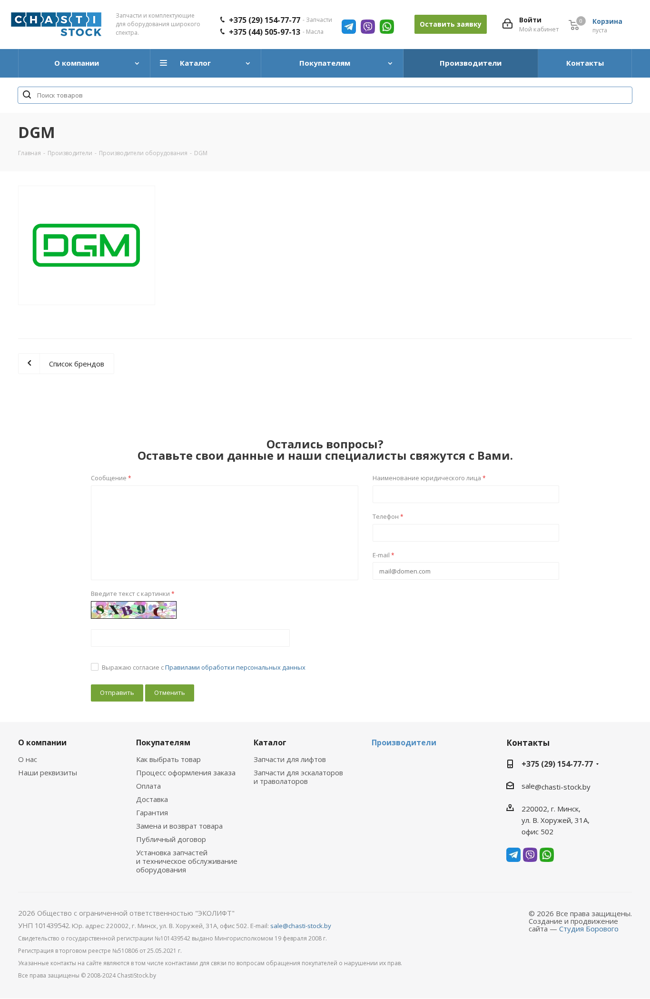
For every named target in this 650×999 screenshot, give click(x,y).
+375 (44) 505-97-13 (264, 32)
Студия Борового (589, 928)
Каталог (270, 742)
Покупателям (163, 742)
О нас (27, 759)
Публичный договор (171, 839)
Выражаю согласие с (203, 667)
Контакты (528, 742)
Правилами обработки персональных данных (235, 667)
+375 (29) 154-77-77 (264, 20)
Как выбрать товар (168, 759)
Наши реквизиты (47, 772)
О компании (42, 742)
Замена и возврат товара (179, 826)
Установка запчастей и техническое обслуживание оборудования (186, 861)
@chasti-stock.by (563, 786)
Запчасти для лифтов (290, 759)
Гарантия (152, 812)
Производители (404, 742)
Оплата (148, 786)
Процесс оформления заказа (186, 772)
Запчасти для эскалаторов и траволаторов (298, 777)
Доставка (152, 799)
